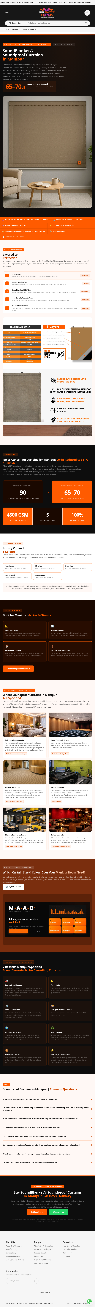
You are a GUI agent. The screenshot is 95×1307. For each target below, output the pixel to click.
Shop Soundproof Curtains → (18, 668)
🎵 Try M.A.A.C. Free (13, 887)
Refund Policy (10, 1303)
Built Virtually (84, 1303)
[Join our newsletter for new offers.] (34, 1281)
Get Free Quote (37, 1212)
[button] (7, 12)
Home (8, 29)
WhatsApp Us (58, 1212)
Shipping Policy (48, 1303)
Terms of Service (35, 1303)
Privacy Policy (22, 1303)
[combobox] (58, 23)
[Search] (86, 23)
